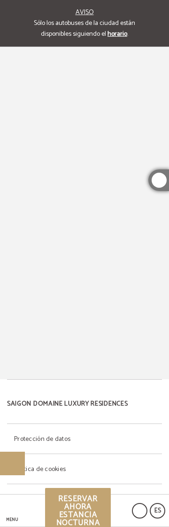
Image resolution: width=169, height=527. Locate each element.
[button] (12, 511)
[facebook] (159, 180)
